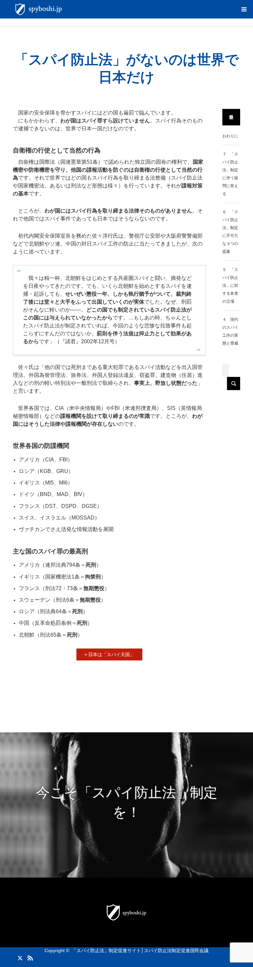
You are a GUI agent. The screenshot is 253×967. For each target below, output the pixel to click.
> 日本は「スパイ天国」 (109, 654)
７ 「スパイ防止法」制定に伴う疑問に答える (230, 174)
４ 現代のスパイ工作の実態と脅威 (230, 331)
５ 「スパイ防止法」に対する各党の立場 (230, 285)
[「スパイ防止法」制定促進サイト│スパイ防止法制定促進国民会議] (65, 9)
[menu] (244, 9)
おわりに (230, 136)
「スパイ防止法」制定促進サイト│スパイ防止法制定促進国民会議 (140, 950)
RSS (29, 957)
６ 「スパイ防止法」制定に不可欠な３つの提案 (230, 232)
